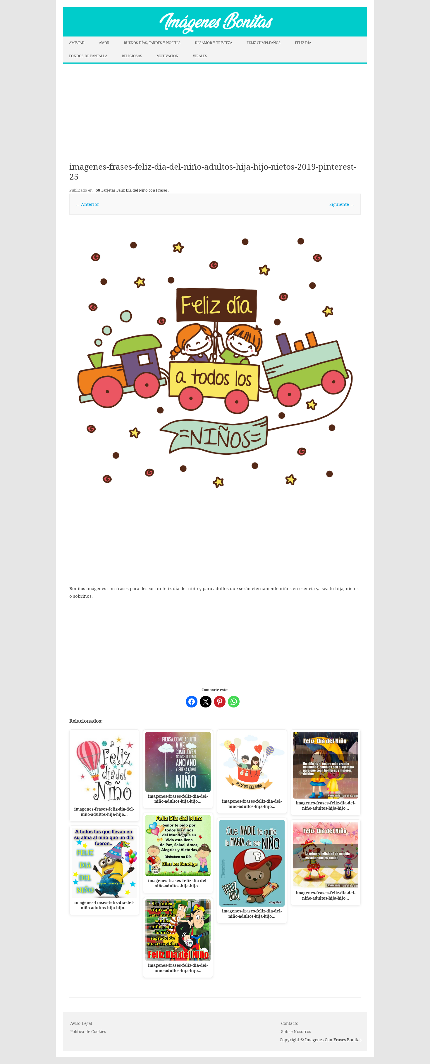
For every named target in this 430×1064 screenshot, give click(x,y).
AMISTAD (77, 42)
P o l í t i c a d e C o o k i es (88, 1031)
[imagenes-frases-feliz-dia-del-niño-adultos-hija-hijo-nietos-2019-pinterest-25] (215, 363)
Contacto (289, 1023)
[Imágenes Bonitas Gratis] (215, 35)
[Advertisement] (215, 105)
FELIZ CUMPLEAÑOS (264, 42)
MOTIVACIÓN (167, 55)
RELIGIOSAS (132, 55)
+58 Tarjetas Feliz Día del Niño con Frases (131, 190)
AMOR (104, 42)
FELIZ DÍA (303, 42)
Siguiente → (342, 204)
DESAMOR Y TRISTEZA (213, 42)
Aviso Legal (81, 1023)
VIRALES (200, 55)
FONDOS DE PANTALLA (88, 55)
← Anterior (87, 204)
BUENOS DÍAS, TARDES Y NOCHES (152, 42)
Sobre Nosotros (296, 1031)
